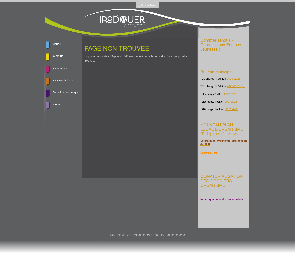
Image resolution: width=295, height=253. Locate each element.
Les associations (62, 80)
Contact (56, 104)
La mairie (57, 56)
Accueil (56, 44)
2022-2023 (230, 94)
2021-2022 (231, 101)
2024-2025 (234, 78)
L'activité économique (65, 92)
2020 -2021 (231, 109)
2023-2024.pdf (236, 86)
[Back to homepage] (122, 29)
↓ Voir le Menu (147, 5)
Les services (59, 68)
